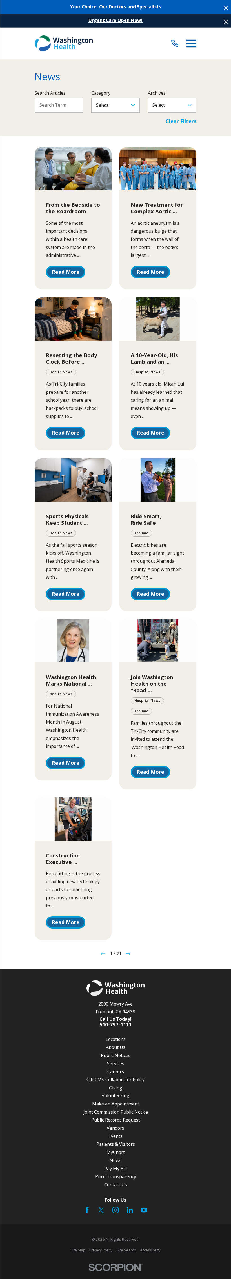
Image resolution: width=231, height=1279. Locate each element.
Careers (115, 1071)
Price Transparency (115, 1176)
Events (115, 1136)
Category (100, 93)
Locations (116, 1039)
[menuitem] (77, 1250)
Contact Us (115, 1185)
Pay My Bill (115, 1168)
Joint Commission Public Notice (115, 1112)
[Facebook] (87, 1210)
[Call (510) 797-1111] (175, 43)
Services (115, 1063)
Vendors (115, 1128)
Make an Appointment (115, 1104)
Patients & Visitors (115, 1144)
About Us (115, 1047)
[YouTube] (144, 1210)
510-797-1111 (115, 1024)
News (115, 1160)
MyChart (115, 1152)
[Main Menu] (191, 43)
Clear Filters (181, 121)
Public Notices (115, 1055)
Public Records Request (115, 1120)
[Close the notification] (226, 8)
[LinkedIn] (130, 1210)
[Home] (64, 43)
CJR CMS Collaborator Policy (115, 1079)
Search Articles (50, 93)
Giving (115, 1088)
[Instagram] (115, 1210)
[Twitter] (101, 1210)
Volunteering (115, 1096)
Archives (157, 93)
